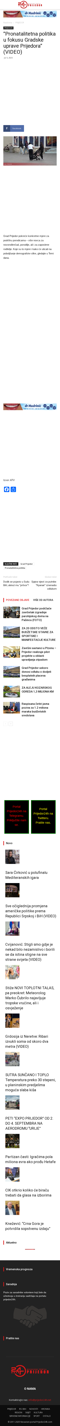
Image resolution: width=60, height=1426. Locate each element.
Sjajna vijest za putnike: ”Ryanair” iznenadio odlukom (44, 585)
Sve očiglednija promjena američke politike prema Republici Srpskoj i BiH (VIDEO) (30, 911)
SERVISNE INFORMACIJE (19, 1416)
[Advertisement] (30, 93)
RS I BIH (22, 1409)
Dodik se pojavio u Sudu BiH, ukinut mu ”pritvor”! (16, 583)
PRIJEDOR (19, 22)
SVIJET (28, 1412)
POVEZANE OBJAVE (17, 600)
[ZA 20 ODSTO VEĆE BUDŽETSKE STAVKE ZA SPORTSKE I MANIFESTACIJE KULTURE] (11, 632)
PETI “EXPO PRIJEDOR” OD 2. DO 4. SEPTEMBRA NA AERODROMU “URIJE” (29, 1123)
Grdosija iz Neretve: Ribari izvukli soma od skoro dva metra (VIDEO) (26, 1041)
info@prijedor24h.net (39, 1399)
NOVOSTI (33, 1409)
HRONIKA (45, 1409)
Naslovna (7, 22)
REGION (18, 1412)
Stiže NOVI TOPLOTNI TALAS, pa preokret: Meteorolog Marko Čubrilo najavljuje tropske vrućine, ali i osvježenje (29, 998)
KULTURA (38, 1412)
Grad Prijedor (26, 564)
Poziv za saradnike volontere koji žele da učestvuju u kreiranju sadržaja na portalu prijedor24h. (24, 1296)
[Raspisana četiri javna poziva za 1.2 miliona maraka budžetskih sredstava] (11, 708)
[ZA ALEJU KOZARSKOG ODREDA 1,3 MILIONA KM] (11, 691)
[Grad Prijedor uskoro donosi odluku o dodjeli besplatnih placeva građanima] (11, 672)
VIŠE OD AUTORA (43, 600)
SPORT (37, 1416)
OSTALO (47, 1416)
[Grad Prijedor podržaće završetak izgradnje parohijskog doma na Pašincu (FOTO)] (11, 612)
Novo (9, 843)
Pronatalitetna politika (15, 568)
